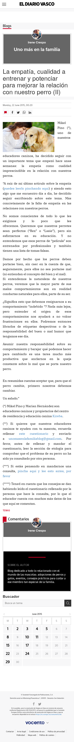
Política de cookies (46, 735)
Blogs (7, 26)
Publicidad (21, 735)
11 (37, 637)
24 (27, 653)
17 (27, 645)
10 (27, 637)
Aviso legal (21, 732)
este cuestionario (33, 434)
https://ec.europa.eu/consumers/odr (48, 714)
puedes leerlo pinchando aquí (26, 188)
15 (7, 645)
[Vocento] (37, 722)
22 (8, 653)
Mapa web (32, 735)
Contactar (10, 732)
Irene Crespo (37, 42)
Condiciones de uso (36, 732)
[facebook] (34, 703)
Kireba (57, 416)
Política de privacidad (56, 732)
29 (8, 662)
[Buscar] (67, 603)
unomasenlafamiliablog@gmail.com (35, 439)
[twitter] (40, 703)
